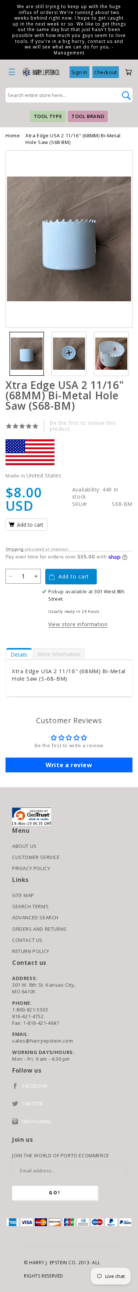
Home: (13, 135)
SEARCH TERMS (30, 906)
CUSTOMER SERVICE (36, 857)
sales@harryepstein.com (42, 1040)
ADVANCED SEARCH (35, 917)
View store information (77, 624)
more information (59, 654)
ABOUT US (24, 846)
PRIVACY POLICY (31, 868)
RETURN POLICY (30, 951)
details (19, 654)
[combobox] (61, 95)
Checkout (105, 72)
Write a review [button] (69, 765)
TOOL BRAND (87, 116)
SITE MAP (23, 895)
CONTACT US (27, 940)
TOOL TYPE (48, 116)
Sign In (79, 72)
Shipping (15, 549)
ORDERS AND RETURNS (39, 929)
